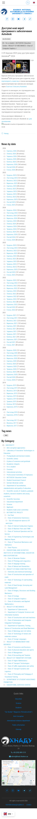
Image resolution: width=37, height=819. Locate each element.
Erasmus (10, 469)
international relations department (18, 721)
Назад (6, 133)
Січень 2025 (11, 205)
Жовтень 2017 (12, 423)
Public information (18, 725)
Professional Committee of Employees (20, 475)
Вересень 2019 (12, 393)
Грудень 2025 (11, 175)
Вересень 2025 (12, 183)
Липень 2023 (11, 259)
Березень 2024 (12, 234)
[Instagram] (12, 19)
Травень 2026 (11, 159)
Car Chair (11, 515)
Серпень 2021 (11, 326)
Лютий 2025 (11, 202)
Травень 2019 (11, 401)
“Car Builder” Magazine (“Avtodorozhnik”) (18, 712)
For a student (11, 467)
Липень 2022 (11, 294)
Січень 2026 (11, 170)
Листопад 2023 (12, 248)
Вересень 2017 (12, 426)
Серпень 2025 (11, 186)
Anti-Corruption (18, 716)
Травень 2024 (11, 229)
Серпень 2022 (11, 291)
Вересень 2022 (12, 288)
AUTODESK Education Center (17, 477)
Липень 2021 (11, 329)
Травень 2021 (11, 334)
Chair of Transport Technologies (18, 663)
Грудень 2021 (11, 315)
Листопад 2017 (12, 420)
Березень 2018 (12, 415)
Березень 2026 (12, 164)
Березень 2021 (12, 339)
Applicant (10, 507)
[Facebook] (7, 19)
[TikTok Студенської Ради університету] (30, 19)
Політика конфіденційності (15, 805)
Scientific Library (12, 459)
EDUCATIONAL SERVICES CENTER (18, 685)
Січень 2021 (11, 345)
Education (18, 699)
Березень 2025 (12, 199)
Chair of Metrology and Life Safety (19, 631)
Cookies (28, 805)
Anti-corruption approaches (16, 448)
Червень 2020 (12, 366)
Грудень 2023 (11, 245)
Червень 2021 (12, 331)
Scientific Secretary (13, 499)
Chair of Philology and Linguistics (19, 561)
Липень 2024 (11, 224)
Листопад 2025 (12, 178)
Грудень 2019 (11, 385)
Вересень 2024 (12, 218)
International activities (14, 472)
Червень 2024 (12, 226)
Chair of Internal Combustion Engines (20, 526)
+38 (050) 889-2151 (19, 752)
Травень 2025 (11, 194)
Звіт (6, 435)
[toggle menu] (3, 2)
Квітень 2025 (11, 197)
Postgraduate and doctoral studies (18, 456)
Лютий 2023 (11, 272)
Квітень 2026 (11, 162)
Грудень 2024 (11, 210)
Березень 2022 (12, 304)
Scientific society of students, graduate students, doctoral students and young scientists (18, 493)
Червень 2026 (12, 156)
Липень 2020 (11, 364)
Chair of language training (16, 564)
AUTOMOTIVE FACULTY (15, 512)
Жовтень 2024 (12, 216)
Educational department (15, 502)
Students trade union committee (17, 510)
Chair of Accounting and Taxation (19, 655)
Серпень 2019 (11, 396)
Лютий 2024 (11, 237)
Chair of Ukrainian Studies (16, 558)
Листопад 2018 (12, 412)
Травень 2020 (11, 369)
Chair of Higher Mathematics (17, 661)
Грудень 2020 (11, 350)
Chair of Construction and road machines (21, 617)
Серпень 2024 (11, 221)
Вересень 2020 (12, 358)
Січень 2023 (11, 275)
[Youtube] (18, 19)
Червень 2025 (12, 191)
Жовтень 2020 (12, 356)
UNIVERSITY (10, 445)
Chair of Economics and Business (19, 647)
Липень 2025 (11, 189)
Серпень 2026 (11, 151)
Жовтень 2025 (12, 181)
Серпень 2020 (11, 361)
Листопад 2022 (12, 283)
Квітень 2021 (11, 337)
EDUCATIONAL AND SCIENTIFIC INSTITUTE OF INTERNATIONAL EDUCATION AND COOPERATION (19, 553)
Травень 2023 (11, 264)
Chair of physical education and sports (21, 650)
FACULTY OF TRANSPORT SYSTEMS (19, 658)
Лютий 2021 (11, 342)
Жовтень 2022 (12, 286)
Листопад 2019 (12, 388)
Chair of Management (15, 652)
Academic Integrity (13, 464)
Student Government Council (16, 480)
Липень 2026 (11, 154)
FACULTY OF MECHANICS (15, 607)
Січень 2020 (11, 380)
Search (28, 1)
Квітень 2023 (11, 267)
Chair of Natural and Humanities (18, 566)
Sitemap (18, 729)
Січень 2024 (11, 240)
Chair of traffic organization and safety (21, 666)
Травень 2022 (11, 299)
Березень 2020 (12, 374)
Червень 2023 (12, 261)
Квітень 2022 (11, 302)
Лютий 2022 (11, 307)
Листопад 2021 (12, 318)
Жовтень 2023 (12, 251)
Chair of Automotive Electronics (18, 518)
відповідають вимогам (10, 81)
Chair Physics (12, 547)
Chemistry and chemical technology (20, 572)
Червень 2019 (12, 399)
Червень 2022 (12, 296)
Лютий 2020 (11, 377)
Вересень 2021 (12, 323)
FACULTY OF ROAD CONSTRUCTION (19, 569)
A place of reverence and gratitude (18, 461)
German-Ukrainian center (15, 483)
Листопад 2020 (12, 353)
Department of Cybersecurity (17, 609)
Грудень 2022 (11, 280)
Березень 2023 (12, 269)
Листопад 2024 (12, 213)
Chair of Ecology (13, 596)
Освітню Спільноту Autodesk (16, 86)
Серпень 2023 (11, 256)
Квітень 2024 (11, 232)
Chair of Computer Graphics (17, 599)
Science (9, 504)
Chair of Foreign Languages (17, 639)
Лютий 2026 (11, 167)
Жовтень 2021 (12, 321)
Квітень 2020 (11, 372)
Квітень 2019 (11, 404)
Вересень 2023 (12, 253)
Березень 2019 (12, 407)
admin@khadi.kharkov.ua (19, 756)
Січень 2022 (11, 310)
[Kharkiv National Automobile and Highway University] (18, 11)
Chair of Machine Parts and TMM (19, 529)
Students (19, 707)
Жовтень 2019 (12, 391)
